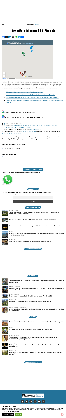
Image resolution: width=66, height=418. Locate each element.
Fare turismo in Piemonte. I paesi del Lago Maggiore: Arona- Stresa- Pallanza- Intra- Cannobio (32, 97)
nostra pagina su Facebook (28, 131)
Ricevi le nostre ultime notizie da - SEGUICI (24, 117)
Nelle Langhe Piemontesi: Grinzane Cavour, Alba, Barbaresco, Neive (24, 92)
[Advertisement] (33, 11)
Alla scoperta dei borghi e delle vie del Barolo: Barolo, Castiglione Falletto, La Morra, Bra (30, 95)
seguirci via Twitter (7, 133)
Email (14, 195)
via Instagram (17, 133)
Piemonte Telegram (35, 129)
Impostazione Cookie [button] (8, 414)
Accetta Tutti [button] (18, 414)
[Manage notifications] (62, 414)
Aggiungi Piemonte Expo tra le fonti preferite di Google (19, 112)
